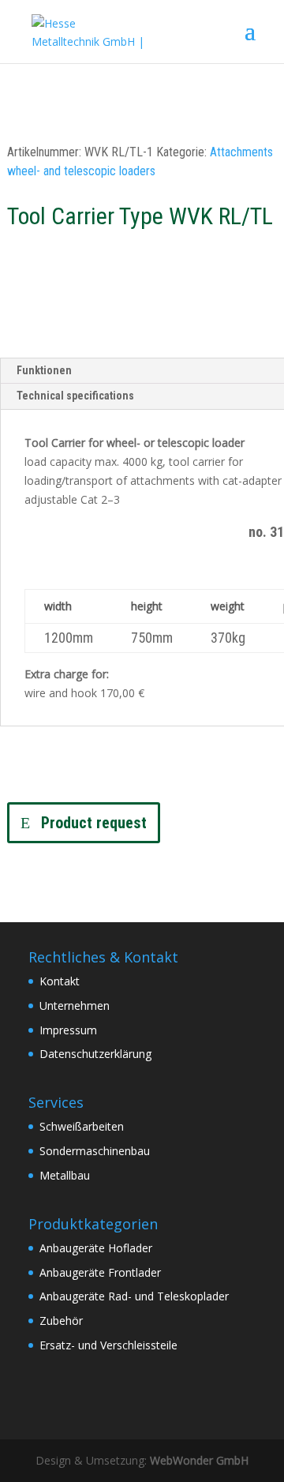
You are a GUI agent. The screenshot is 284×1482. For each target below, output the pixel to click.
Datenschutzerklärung (95, 1053)
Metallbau (64, 1175)
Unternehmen (74, 1005)
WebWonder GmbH (199, 1460)
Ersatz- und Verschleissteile (108, 1345)
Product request (94, 822)
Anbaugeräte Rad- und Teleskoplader (134, 1296)
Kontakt (59, 981)
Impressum (68, 1029)
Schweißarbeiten (81, 1126)
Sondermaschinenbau (94, 1150)
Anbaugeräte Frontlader (100, 1272)
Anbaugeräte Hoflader (95, 1247)
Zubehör (61, 1320)
